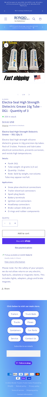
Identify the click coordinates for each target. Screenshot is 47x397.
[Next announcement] (42, 11)
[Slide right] (29, 94)
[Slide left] (18, 94)
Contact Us (30, 338)
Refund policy (21, 386)
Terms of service (18, 390)
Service (14, 338)
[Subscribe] (37, 353)
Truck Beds (30, 314)
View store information (15, 261)
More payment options (23, 247)
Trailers (14, 314)
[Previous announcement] (4, 11)
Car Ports (32, 330)
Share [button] (7, 288)
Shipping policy (32, 390)
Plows (30, 322)
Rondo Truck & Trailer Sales (22, 383)
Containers (15, 330)
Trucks (17, 322)
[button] (6, 19)
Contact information (24, 394)
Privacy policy (34, 386)
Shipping (5, 125)
